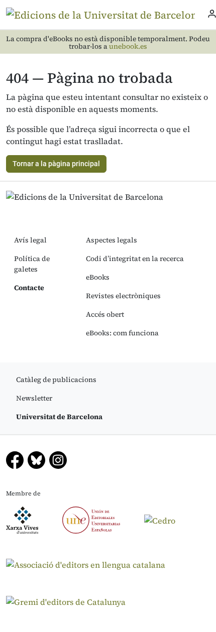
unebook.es (128, 46)
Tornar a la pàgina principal (56, 164)
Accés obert (105, 314)
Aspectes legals (111, 240)
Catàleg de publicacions (56, 379)
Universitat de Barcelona (59, 417)
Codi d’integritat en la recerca (135, 259)
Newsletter (34, 398)
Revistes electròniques (123, 296)
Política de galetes (32, 264)
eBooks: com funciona (122, 333)
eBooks (98, 277)
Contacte (29, 288)
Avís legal (30, 240)
